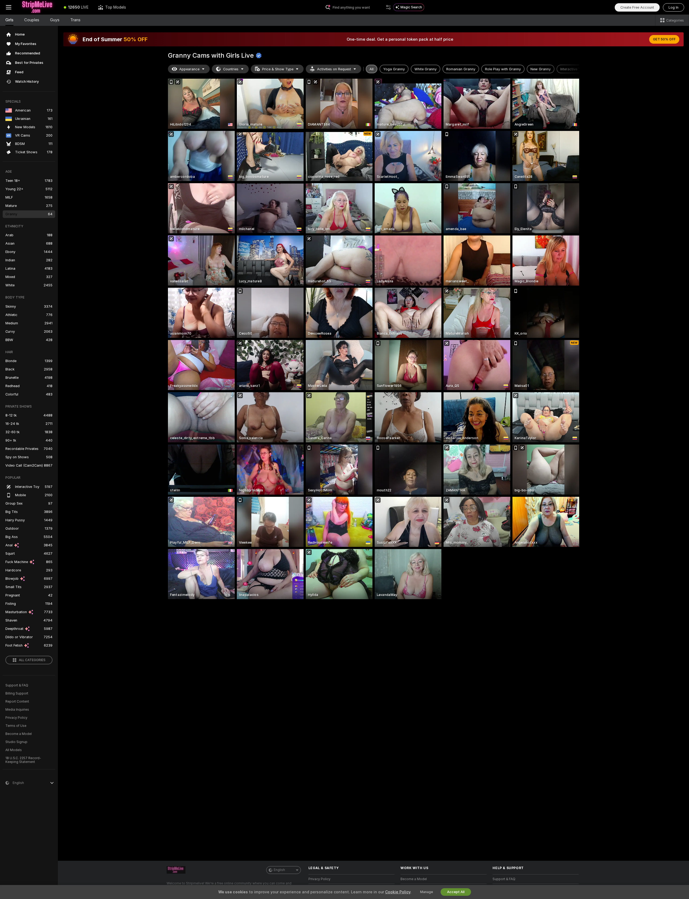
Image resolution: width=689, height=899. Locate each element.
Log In (674, 7)
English (279, 870)
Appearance (189, 69)
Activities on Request (334, 69)
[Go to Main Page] (38, 7)
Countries (230, 69)
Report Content (17, 701)
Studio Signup (16, 742)
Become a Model (18, 734)
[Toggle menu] (8, 7)
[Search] (388, 7)
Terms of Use (15, 726)
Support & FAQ (16, 685)
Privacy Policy (16, 718)
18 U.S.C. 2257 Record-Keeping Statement (23, 760)
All (372, 69)
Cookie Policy (397, 892)
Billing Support (16, 693)
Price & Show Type (277, 69)
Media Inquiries (17, 709)
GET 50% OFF (664, 39)
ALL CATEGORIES (32, 660)
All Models (13, 750)
